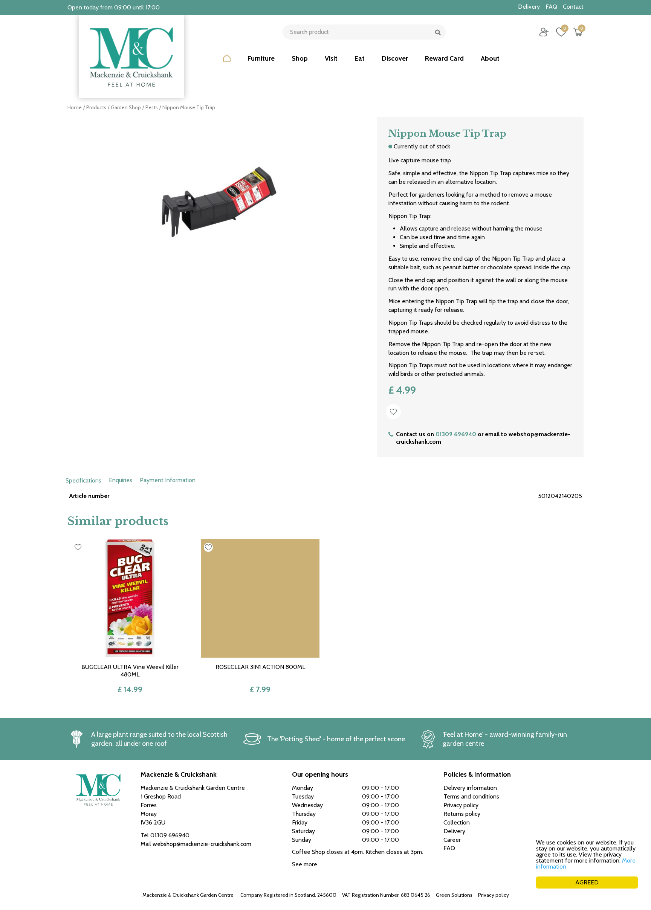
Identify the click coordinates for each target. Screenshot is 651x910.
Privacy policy (493, 895)
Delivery (454, 831)
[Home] (227, 64)
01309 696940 (456, 434)
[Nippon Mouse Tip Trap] (216, 201)
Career (452, 839)
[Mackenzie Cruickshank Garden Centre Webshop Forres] (131, 56)
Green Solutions (454, 895)
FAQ (449, 848)
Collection (456, 822)
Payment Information (168, 480)
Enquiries (120, 480)
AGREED (587, 882)
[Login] (544, 32)
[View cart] (578, 32)
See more (304, 864)
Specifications (83, 480)
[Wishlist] (561, 32)
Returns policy (461, 813)
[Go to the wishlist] (558, 32)
